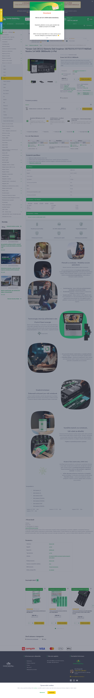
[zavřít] (62, 4)
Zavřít (47, 37)
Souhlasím (51, 692)
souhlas (35, 688)
